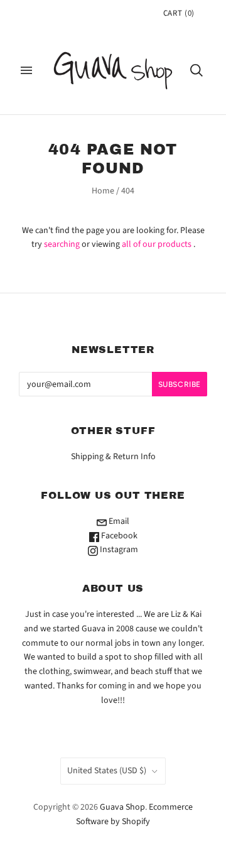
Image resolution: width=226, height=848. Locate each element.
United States (106, 770)
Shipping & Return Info (113, 456)
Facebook (118, 536)
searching (62, 244)
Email (118, 521)
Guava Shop (122, 807)
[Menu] (26, 70)
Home (103, 191)
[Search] (196, 70)
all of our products (156, 244)
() (179, 13)
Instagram (118, 549)
